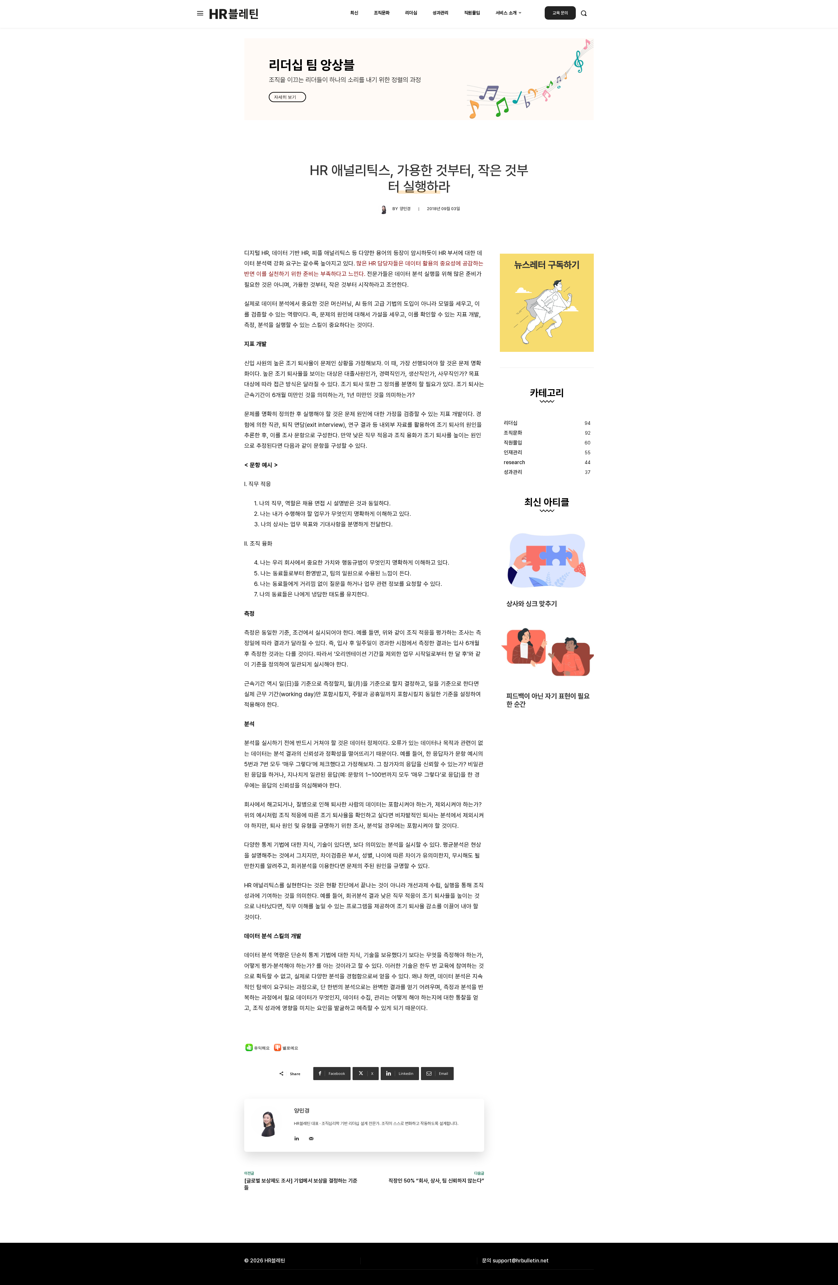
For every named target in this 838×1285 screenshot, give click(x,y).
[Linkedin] (296, 1137)
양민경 (405, 208)
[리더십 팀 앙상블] (419, 79)
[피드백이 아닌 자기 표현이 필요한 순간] (547, 652)
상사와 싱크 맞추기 (531, 604)
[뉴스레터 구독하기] (547, 303)
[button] (584, 13)
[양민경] (385, 209)
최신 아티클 (546, 502)
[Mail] (311, 1137)
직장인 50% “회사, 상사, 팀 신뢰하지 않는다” (436, 1181)
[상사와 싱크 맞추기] (547, 560)
